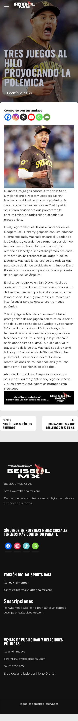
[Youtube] (31, 117)
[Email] (46, 117)
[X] (23, 117)
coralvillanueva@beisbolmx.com (25, 658)
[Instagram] (15, 117)
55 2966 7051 (17, 666)
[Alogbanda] (39, 398)
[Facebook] (7, 117)
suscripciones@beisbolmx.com (24, 612)
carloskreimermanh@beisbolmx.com (28, 589)
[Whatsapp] (39, 117)
